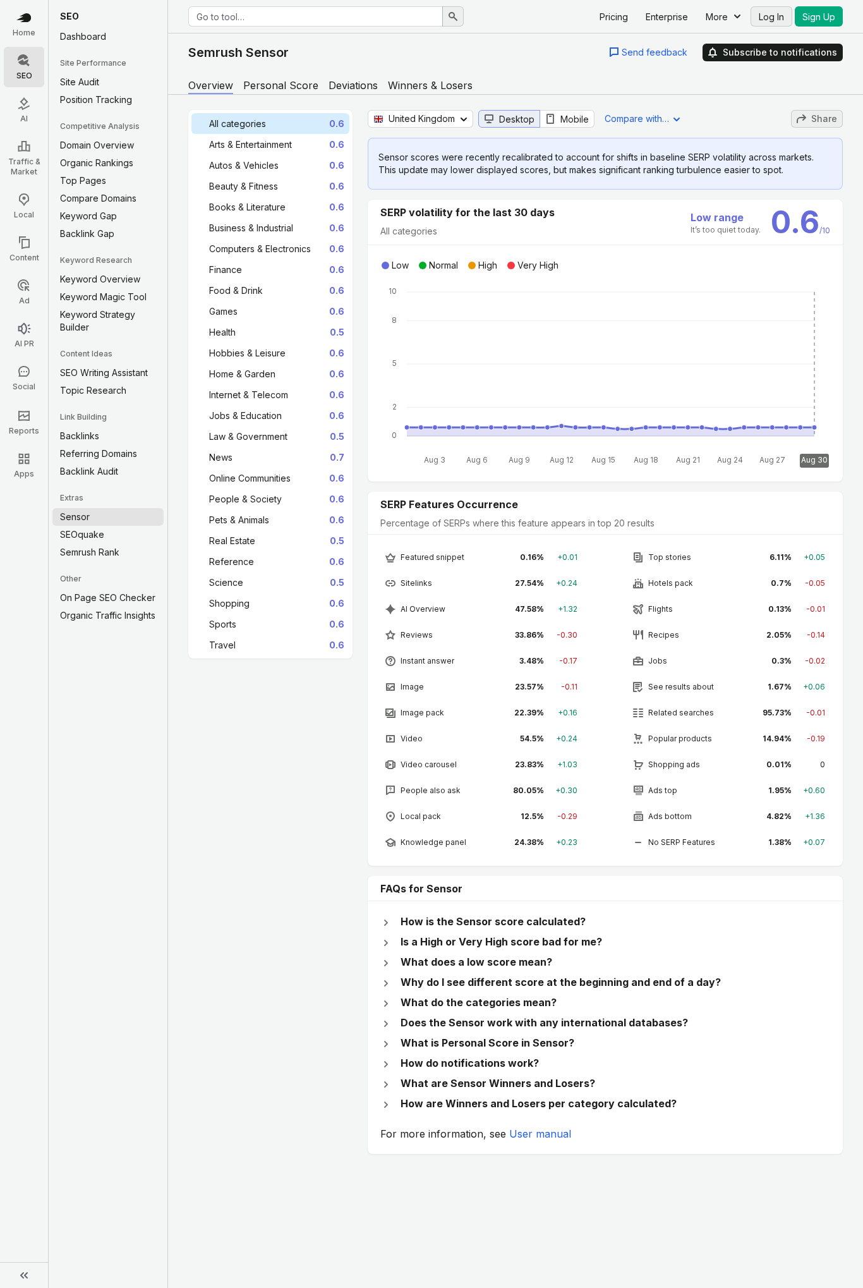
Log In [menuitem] (771, 16)
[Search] (453, 16)
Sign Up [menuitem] (818, 16)
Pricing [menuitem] (614, 16)
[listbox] (270, 384)
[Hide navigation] (24, 1275)
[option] (270, 123)
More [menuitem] (717, 16)
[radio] (509, 119)
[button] (648, 52)
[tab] (210, 85)
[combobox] (315, 16)
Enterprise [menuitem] (667, 16)
